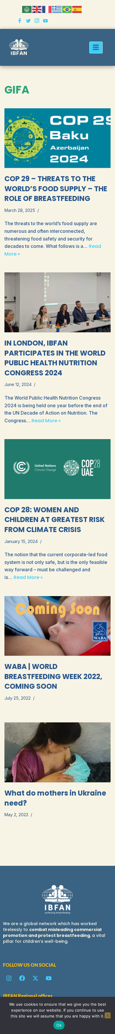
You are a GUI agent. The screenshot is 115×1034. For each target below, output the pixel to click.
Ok (59, 1025)
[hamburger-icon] (96, 47)
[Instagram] (36, 21)
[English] (37, 9)
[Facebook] (19, 21)
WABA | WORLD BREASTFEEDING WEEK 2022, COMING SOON (53, 676)
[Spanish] (77, 9)
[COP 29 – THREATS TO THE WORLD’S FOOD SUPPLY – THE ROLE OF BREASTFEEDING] (57, 138)
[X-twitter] (35, 978)
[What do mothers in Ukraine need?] (57, 752)
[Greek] (57, 9)
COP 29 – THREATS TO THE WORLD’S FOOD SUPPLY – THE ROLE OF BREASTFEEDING (55, 188)
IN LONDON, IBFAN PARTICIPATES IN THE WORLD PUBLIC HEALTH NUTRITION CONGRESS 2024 (55, 358)
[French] (47, 9)
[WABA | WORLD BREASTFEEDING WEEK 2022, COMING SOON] (57, 626)
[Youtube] (45, 21)
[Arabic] (27, 9)
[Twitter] (28, 21)
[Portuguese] (67, 9)
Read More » (46, 420)
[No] (108, 1015)
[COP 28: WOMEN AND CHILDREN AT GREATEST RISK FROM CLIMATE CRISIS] (57, 469)
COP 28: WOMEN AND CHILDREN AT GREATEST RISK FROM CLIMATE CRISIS (54, 519)
